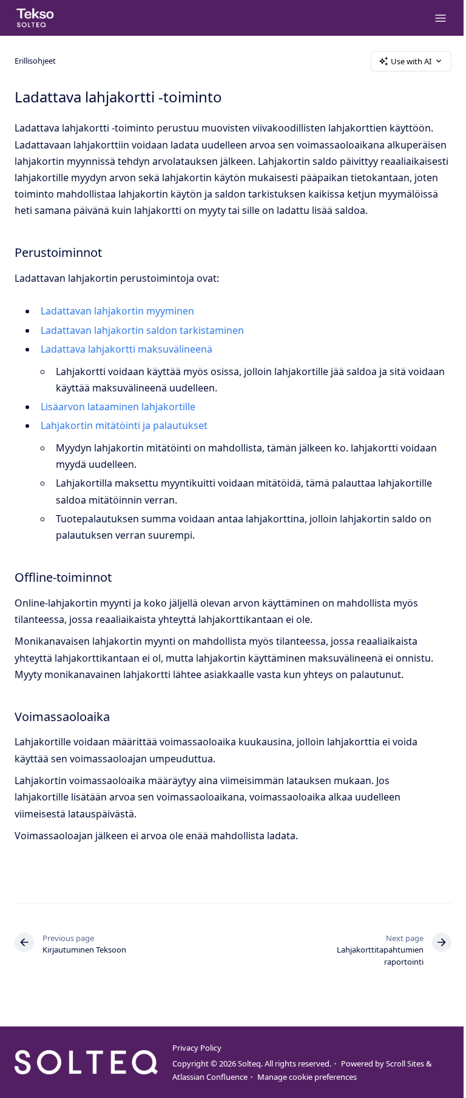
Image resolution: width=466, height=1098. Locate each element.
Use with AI (411, 61)
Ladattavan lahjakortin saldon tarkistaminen (142, 330)
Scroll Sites (405, 1063)
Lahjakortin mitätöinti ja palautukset (124, 425)
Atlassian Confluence (210, 1076)
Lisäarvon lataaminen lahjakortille (118, 406)
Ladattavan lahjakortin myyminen (117, 311)
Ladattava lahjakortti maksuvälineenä (126, 349)
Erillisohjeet (35, 60)
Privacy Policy (196, 1047)
